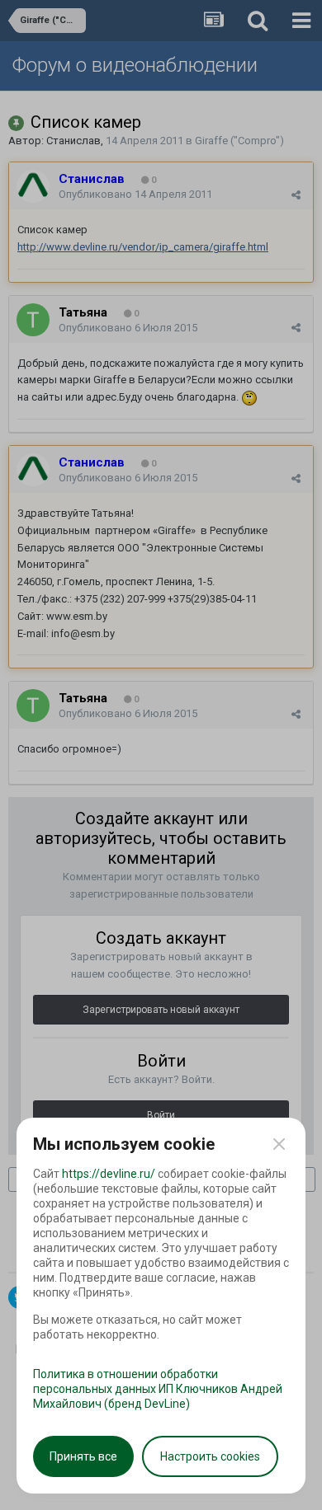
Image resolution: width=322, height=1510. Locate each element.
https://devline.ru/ (108, 1173)
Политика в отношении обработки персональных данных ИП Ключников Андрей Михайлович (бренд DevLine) (157, 1388)
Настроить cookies (210, 1456)
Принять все (83, 1456)
